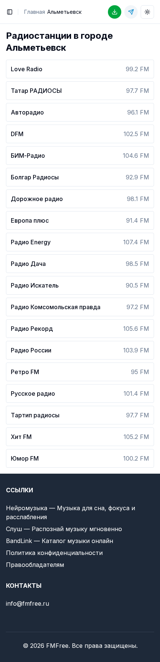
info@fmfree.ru (27, 603)
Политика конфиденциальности (54, 552)
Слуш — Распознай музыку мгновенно (64, 529)
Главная (34, 12)
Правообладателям (35, 564)
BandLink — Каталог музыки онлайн (59, 541)
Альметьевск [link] (64, 12)
